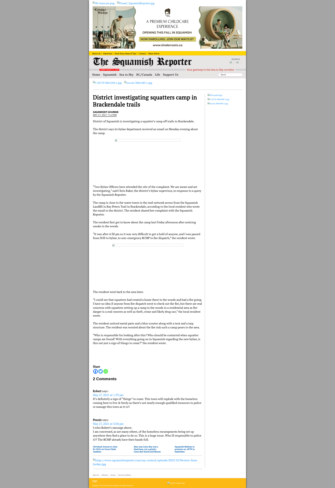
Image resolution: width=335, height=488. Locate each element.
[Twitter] (100, 371)
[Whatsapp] (105, 371)
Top (94, 481)
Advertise (105, 475)
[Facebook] (95, 371)
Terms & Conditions (124, 475)
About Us (96, 475)
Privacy (113, 475)
